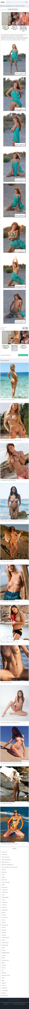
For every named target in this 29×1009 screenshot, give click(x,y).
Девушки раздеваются (12, 9)
